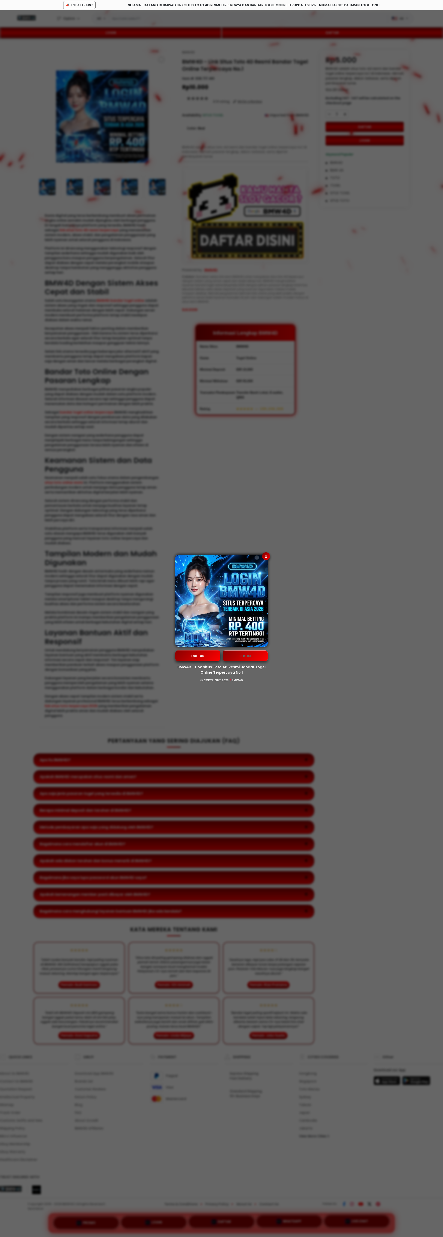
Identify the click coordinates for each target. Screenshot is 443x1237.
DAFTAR (197, 655)
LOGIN (245, 655)
